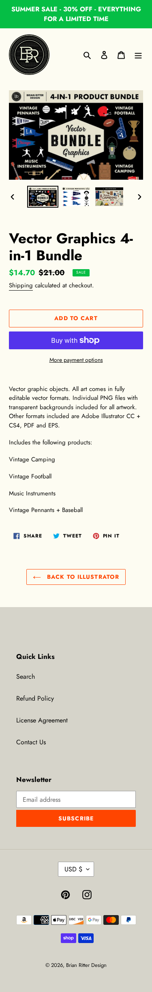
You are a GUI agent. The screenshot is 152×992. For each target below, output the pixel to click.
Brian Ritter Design (86, 965)
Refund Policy (35, 698)
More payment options (76, 360)
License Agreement (42, 720)
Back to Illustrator (82, 577)
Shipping (21, 285)
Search (25, 676)
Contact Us (31, 742)
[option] (43, 197)
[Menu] (138, 55)
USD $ (73, 869)
